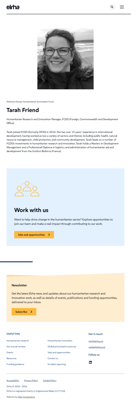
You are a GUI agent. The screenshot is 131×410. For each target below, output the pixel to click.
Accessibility (13, 380)
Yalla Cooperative (26, 396)
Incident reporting (57, 364)
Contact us (53, 358)
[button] (121, 7)
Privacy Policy (31, 380)
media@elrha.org (97, 347)
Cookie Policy (49, 380)
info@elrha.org (96, 341)
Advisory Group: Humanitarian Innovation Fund (30, 101)
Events (10, 352)
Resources (11, 358)
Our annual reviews (16, 346)
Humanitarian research (18, 340)
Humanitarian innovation (60, 340)
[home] (13, 7)
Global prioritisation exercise (62, 346)
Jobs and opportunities (59, 352)
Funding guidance (15, 364)
